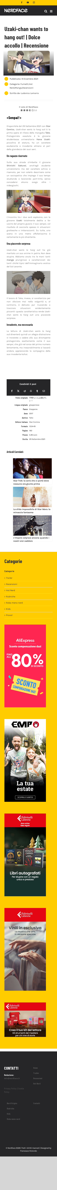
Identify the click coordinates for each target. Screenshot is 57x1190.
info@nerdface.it (12, 1078)
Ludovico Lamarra (30, 93)
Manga (18, 87)
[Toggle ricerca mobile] (45, 11)
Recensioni (27, 87)
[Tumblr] (37, 391)
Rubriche (10, 596)
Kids (8, 609)
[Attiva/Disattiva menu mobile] (51, 11)
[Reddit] (24, 391)
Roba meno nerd (14, 602)
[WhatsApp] (31, 391)
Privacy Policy (10, 1088)
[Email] (43, 391)
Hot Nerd (10, 590)
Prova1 (9, 615)
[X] (18, 391)
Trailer (9, 578)
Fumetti (24, 84)
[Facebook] (11, 391)
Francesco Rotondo (28, 1151)
